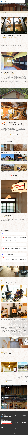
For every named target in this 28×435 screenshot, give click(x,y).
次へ (16, 175)
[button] (26, 1)
